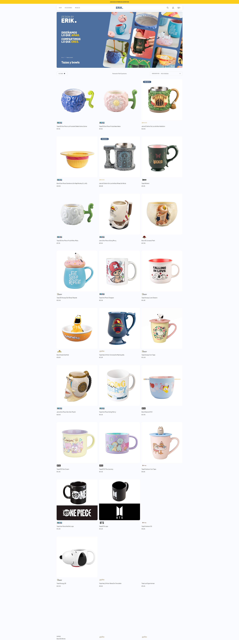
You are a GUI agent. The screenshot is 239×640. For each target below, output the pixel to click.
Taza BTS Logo (103, 526)
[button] (167, 7)
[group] (77, 99)
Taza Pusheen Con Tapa (149, 469)
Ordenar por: (156, 73)
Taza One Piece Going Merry (107, 412)
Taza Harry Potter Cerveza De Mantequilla (111, 355)
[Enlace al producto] (162, 271)
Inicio (62, 57)
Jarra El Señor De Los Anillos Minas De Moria (112, 183)
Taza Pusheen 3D (147, 526)
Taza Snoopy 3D (61, 583)
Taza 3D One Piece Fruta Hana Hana (109, 126)
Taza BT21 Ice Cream (63, 469)
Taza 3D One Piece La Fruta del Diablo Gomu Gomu (72, 126)
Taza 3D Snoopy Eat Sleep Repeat (67, 297)
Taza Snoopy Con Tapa (148, 355)
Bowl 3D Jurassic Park (148, 240)
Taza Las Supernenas (148, 583)
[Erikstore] (119, 7)
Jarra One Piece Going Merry (107, 240)
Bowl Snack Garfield (63, 355)
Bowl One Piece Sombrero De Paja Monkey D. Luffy (72, 183)
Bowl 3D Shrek (61, 639)
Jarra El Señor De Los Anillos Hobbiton (153, 126)
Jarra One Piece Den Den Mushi (66, 412)
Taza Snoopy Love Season (149, 297)
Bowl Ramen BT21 (147, 412)
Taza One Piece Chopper (106, 297)
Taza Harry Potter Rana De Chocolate (110, 583)
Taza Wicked (145, 183)
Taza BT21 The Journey (106, 469)
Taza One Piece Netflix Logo (65, 526)
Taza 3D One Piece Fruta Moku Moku (67, 240)
